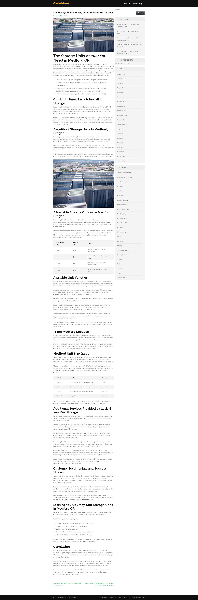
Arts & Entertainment (123, 182)
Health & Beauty (122, 214)
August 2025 (121, 129)
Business (119, 186)
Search (117, 9)
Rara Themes (123, 597)
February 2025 (121, 156)
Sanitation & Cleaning (123, 250)
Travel (119, 273)
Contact (127, 3)
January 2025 (121, 161)
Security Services (122, 255)
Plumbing (120, 241)
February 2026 (121, 101)
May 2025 (120, 142)
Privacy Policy (137, 3)
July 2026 (120, 79)
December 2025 (122, 110)
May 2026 (120, 88)
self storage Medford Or (92, 71)
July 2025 (120, 133)
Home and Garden (122, 218)
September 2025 (122, 124)
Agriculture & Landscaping (124, 177)
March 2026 (120, 97)
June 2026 (120, 83)
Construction (121, 191)
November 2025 (122, 115)
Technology (120, 264)
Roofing (119, 245)
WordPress (140, 597)
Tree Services (121, 277)
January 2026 (121, 106)
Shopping (120, 259)
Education (120, 195)
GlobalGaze (61, 3)
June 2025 (120, 138)
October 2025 (121, 120)
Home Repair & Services (124, 223)
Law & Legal (121, 227)
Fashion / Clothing (122, 200)
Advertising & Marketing (124, 172)
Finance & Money (122, 204)
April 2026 (120, 92)
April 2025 (120, 147)
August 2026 (121, 74)
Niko (66, 16)
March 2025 (120, 152)
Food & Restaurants (123, 209)
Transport (120, 268)
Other (119, 236)
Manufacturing (121, 232)
